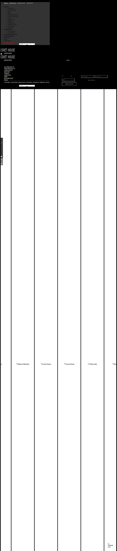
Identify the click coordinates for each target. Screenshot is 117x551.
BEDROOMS (42, 82)
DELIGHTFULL (11, 23)
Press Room (7, 41)
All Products (9, 67)
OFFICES (47, 82)
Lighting (7, 75)
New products (9, 68)
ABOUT (6, 3)
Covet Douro (12, 31)
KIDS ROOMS (29, 82)
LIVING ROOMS (14, 82)
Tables (6, 73)
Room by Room (8, 36)
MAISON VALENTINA (13, 14)
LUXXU (9, 11)
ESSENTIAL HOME (12, 24)
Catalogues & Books (10, 34)
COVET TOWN (11, 32)
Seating (7, 71)
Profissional (66, 76)
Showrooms (8, 29)
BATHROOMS (36, 82)
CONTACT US (12, 3)
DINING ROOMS (22, 82)
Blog (5, 39)
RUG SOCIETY (11, 26)
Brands (6, 6)
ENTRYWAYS (7, 82)
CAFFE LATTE (11, 19)
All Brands (11, 8)
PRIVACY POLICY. (91, 80)
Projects (7, 37)
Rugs (6, 80)
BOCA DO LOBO (12, 10)
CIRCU (9, 13)
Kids (5, 76)
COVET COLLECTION (13, 16)
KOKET (9, 18)
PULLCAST (10, 27)
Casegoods (8, 70)
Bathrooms (8, 78)
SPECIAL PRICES (8, 42)
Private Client (75, 76)
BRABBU (10, 21)
